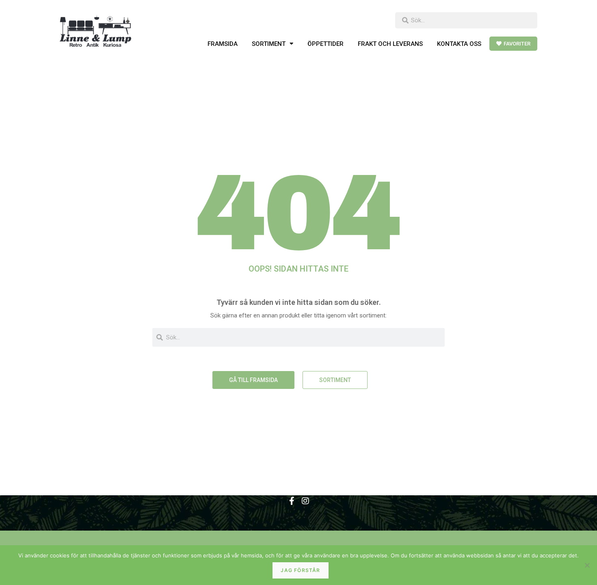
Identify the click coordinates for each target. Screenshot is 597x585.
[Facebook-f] (291, 501)
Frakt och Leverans (390, 43)
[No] (587, 565)
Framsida (223, 43)
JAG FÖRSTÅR (300, 570)
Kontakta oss (459, 43)
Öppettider (325, 43)
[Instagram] (305, 501)
